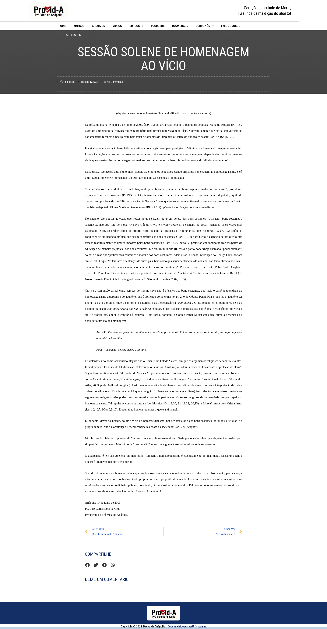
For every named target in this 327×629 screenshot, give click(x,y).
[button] (87, 565)
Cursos (134, 26)
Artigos (78, 26)
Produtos (158, 26)
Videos (117, 26)
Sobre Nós (203, 26)
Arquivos (98, 26)
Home (62, 26)
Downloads (180, 26)
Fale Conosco (230, 26)
